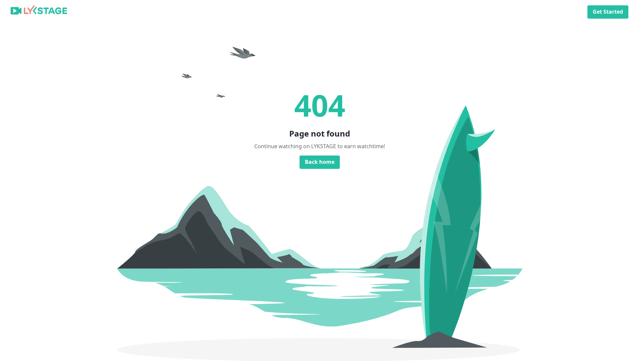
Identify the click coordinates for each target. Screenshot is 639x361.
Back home (319, 162)
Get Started (608, 12)
